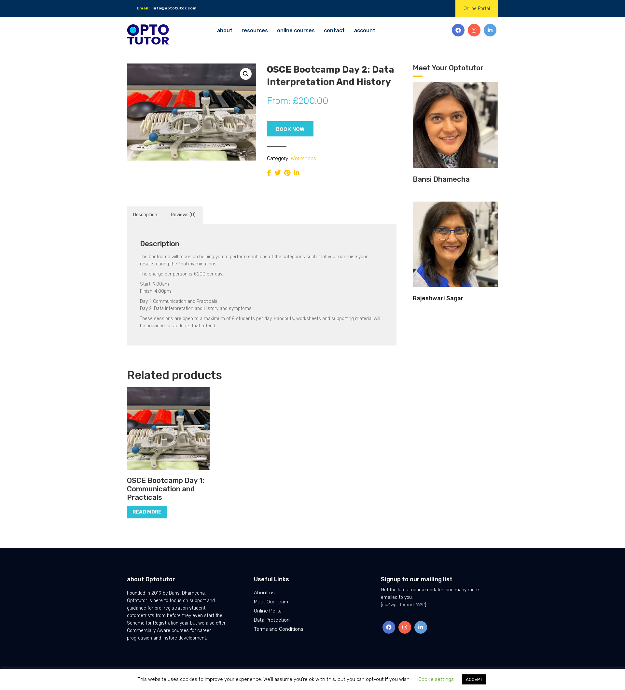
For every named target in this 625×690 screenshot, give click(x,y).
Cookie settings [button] (436, 679)
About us (264, 593)
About (224, 30)
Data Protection (272, 620)
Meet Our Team (271, 602)
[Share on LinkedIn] (296, 173)
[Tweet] (277, 173)
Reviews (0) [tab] (183, 215)
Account (364, 30)
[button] (246, 74)
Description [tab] (145, 215)
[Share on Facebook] (269, 173)
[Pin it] (287, 173)
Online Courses (296, 30)
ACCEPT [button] (474, 679)
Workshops (303, 158)
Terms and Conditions (278, 629)
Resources (255, 30)
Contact (334, 30)
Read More (146, 512)
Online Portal (477, 8)
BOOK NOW (290, 129)
